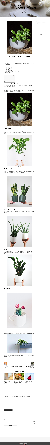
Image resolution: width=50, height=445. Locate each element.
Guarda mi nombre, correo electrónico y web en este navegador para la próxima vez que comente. (17, 396)
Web (25, 391)
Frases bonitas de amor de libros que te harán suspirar (8, 382)
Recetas (37, 23)
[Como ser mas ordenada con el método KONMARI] (5, 363)
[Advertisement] (41, 48)
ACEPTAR (25, 444)
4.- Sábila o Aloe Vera (7, 79)
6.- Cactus (6, 81)
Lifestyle (37, 21)
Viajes (36, 25)
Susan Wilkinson (20, 126)
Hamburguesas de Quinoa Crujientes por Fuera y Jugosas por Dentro (18, 382)
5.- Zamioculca (7, 80)
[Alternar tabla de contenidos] (13, 76)
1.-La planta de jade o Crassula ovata (9, 77)
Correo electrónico (17, 391)
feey (20, 166)
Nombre (5, 391)
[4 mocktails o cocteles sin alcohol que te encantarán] (32, 363)
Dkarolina (25, 7)
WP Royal (27, 439)
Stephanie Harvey (20, 328)
